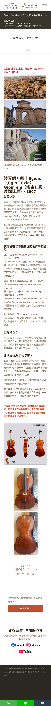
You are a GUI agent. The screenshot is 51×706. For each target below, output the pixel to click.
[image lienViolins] (26, 571)
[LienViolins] (21, 5)
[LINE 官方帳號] (25, 703)
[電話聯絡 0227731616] (8, 703)
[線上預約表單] (42, 703)
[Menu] (43, 5)
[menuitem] (43, 5)
